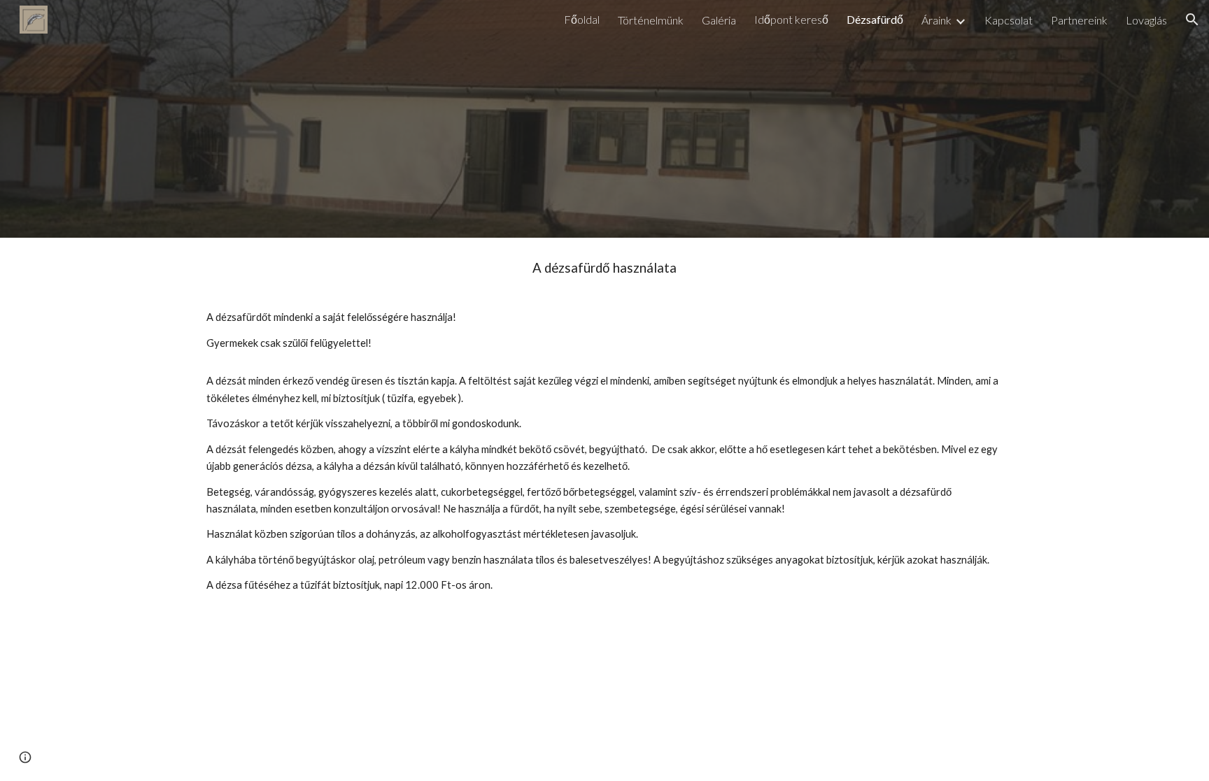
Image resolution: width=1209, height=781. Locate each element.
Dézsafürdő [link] (875, 19)
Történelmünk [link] (651, 20)
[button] (1192, 19)
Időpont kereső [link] (791, 19)
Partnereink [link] (1079, 20)
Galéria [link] (719, 20)
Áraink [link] (936, 20)
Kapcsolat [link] (1008, 20)
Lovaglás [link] (1146, 20)
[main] (604, 433)
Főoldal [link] (582, 19)
